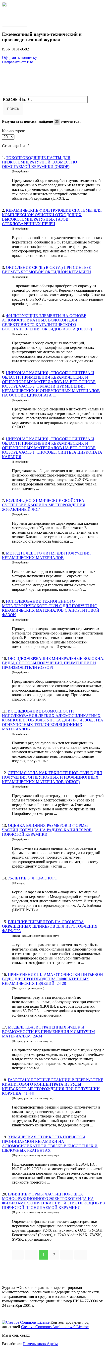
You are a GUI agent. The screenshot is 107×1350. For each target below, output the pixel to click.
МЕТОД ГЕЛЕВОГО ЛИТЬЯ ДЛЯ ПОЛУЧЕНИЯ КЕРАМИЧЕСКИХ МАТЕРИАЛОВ (46, 555)
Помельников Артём (40, 1344)
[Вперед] (66, 1255)
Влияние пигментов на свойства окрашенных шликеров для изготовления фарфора (50, 926)
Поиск (13, 109)
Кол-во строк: (13, 131)
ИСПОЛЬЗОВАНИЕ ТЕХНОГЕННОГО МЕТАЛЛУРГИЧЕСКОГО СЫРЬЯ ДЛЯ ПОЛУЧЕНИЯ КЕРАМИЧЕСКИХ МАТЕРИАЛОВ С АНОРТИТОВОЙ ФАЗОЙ (50, 608)
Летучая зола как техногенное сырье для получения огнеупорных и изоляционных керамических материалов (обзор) (52, 777)
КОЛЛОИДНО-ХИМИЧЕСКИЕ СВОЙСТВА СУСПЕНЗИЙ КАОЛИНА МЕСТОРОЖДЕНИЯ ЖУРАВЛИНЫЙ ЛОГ (43, 505)
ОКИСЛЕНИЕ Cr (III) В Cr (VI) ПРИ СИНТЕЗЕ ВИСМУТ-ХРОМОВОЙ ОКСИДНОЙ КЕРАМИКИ (46, 269)
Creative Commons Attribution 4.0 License (55, 1327)
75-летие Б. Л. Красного (32, 878)
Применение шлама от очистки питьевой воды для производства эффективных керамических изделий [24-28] (52, 979)
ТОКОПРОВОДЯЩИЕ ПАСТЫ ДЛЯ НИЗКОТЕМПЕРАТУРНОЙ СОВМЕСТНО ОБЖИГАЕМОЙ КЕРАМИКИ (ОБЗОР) (39, 162)
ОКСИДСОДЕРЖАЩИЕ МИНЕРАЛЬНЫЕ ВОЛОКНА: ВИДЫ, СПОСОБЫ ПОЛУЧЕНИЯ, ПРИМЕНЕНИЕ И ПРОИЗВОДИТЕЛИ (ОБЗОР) (53, 663)
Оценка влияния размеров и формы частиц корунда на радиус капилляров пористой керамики (47, 829)
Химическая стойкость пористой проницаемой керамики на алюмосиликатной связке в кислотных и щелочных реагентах (50, 1143)
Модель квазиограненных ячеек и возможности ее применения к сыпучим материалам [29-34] (48, 1031)
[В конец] (80, 1255)
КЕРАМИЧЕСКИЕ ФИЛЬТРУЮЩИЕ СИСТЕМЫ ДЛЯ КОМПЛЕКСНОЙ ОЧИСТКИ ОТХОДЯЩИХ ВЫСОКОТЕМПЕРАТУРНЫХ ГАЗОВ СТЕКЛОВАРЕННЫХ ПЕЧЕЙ (52, 217)
